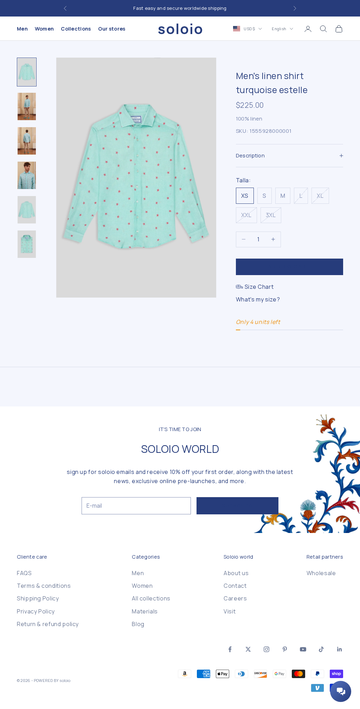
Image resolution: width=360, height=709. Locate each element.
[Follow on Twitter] (248, 649)
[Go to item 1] (27, 72)
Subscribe (237, 505)
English (279, 28)
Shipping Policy (38, 598)
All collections (151, 598)
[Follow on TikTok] (321, 649)
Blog (138, 624)
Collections (76, 28)
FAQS (24, 573)
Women (44, 28)
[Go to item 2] (27, 106)
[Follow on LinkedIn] (339, 649)
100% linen (249, 118)
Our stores (112, 28)
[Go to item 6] (27, 244)
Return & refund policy (48, 624)
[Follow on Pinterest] (284, 649)
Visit (230, 611)
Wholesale (321, 573)
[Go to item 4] (27, 175)
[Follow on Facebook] (229, 649)
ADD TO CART (289, 266)
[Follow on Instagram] (266, 649)
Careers (235, 598)
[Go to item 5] (27, 209)
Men (22, 28)
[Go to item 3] (27, 140)
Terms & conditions (44, 586)
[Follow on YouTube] (303, 649)
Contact (235, 586)
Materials (145, 611)
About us (236, 573)
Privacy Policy (36, 611)
